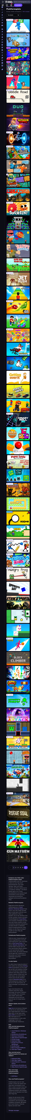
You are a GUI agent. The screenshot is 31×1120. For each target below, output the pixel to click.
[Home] (2, 7)
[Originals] (2, 20)
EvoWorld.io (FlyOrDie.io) (19, 1034)
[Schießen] (2, 52)
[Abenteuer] (2, 29)
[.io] (2, 44)
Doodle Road (15, 1046)
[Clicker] (2, 39)
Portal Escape (16, 1039)
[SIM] (2, 55)
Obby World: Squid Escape (19, 1037)
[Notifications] (11, 5)
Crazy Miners (22, 919)
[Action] (2, 31)
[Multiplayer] (2, 22)
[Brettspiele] (2, 37)
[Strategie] (2, 60)
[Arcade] (2, 34)
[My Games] (6, 5)
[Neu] (2, 12)
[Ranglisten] (2, 25)
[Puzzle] (2, 50)
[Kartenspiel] (2, 47)
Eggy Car (11, 1008)
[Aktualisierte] (2, 17)
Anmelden (18, 5)
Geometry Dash (17, 979)
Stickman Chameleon (18, 1036)
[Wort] (2, 65)
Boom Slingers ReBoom (18, 1048)
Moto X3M (11, 1015)
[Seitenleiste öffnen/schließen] (3, 2)
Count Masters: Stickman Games (16, 908)
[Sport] (2, 57)
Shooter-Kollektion (18, 945)
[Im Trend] (2, 15)
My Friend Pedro (18, 943)
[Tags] (2, 69)
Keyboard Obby (16, 1041)
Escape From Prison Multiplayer (17, 1043)
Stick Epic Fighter (17, 1049)
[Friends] (2, 5)
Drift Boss (14, 1076)
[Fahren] (2, 42)
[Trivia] (2, 63)
